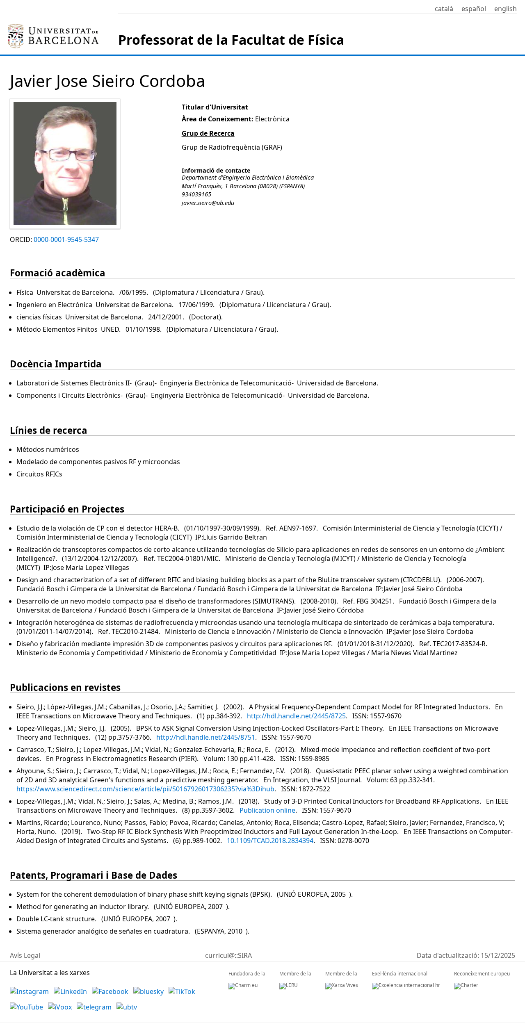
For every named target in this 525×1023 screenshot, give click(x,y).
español (473, 8)
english (505, 8)
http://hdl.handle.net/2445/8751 (205, 737)
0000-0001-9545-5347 (66, 239)
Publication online (267, 810)
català (444, 8)
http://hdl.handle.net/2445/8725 (296, 715)
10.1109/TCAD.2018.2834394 (270, 840)
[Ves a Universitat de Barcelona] (53, 27)
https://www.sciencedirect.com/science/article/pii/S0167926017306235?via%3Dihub (145, 788)
